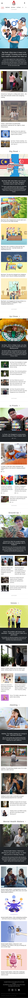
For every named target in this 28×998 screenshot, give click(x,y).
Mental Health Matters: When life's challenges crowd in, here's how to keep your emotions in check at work (13, 973)
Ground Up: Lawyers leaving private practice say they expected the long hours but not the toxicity (18, 588)
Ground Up (24, 7)
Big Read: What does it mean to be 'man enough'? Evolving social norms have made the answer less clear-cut (14, 54)
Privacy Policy (19, 984)
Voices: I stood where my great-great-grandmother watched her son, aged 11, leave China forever (13, 125)
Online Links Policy (16, 986)
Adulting (14, 705)
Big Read (8, 7)
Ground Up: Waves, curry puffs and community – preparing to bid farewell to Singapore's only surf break (7, 571)
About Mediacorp (6, 984)
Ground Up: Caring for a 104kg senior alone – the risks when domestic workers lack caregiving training (14, 95)
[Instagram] (12, 990)
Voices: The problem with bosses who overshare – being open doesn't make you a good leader (14, 633)
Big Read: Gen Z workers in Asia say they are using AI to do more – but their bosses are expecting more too (13, 248)
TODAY (2, 7)
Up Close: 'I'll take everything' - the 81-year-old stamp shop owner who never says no (19, 142)
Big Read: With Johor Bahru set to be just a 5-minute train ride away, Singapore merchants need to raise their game (14, 182)
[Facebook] (9, 990)
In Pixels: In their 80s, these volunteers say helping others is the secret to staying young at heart (13, 468)
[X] (16, 990)
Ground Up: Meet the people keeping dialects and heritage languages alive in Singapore (14, 543)
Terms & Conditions (13, 984)
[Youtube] (19, 990)
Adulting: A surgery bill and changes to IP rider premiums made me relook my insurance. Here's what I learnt (18, 803)
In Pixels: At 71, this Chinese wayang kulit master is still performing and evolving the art (18, 498)
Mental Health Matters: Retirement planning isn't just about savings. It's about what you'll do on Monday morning (14, 852)
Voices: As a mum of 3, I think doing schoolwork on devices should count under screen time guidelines (7, 688)
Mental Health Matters (13, 821)
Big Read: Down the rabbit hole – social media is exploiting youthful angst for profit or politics (18, 133)
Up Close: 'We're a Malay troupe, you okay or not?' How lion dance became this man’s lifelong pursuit (14, 346)
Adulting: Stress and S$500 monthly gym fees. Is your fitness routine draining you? (18, 812)
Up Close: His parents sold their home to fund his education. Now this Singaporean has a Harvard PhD (18, 391)
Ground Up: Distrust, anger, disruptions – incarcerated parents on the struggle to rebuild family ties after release (20, 571)
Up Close (13, 7)
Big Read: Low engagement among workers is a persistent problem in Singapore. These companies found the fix (13, 302)
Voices (14, 603)
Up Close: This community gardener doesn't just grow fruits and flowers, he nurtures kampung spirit (18, 373)
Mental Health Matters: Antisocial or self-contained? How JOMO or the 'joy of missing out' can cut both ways (13, 945)
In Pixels (19, 7)
